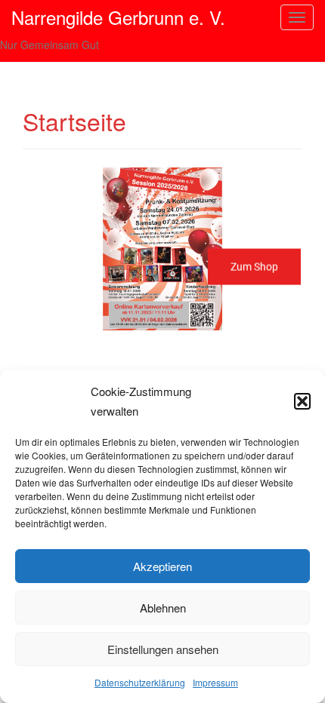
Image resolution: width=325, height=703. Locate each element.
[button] (302, 401)
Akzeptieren (162, 566)
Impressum (215, 682)
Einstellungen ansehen (162, 649)
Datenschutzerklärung (139, 682)
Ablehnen (163, 608)
